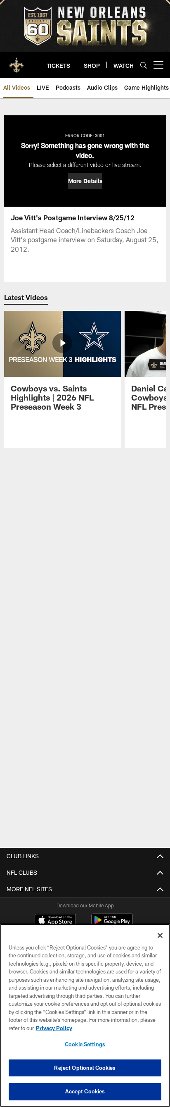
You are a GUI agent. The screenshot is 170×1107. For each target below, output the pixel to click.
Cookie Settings (85, 1044)
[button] (85, 181)
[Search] (143, 65)
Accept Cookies (85, 1091)
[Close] (160, 935)
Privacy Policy (54, 1028)
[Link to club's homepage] (16, 61)
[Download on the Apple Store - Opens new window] (55, 921)
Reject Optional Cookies (85, 1067)
